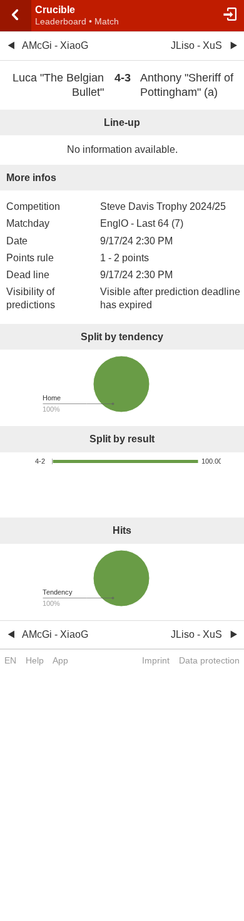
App (60, 660)
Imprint (156, 660)
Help (35, 660)
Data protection (209, 660)
